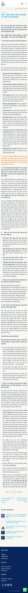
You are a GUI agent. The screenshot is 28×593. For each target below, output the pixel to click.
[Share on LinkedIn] (21, 492)
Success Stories (5, 568)
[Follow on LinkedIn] (8, 585)
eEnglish (3, 554)
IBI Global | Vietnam (6, 579)
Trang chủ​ (3, 580)
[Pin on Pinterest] (18, 492)
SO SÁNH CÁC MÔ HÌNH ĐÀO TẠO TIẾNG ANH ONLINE (15, 532)
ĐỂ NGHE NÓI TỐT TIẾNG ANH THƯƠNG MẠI (14, 537)
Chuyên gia (4, 570)
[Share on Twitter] (12, 492)
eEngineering (4, 556)
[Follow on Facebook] (2, 585)
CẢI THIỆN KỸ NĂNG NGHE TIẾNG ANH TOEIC (21, 500)
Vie (20, 3)
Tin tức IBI (3, 12)
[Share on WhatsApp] (7, 492)
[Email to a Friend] (15, 492)
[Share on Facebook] (9, 492)
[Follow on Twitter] (5, 585)
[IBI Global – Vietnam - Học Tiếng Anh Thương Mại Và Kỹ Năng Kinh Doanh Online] (6, 3)
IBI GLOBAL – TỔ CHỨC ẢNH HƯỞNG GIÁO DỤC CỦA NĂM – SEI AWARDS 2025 (16, 516)
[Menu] (26, 3)
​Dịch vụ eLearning (6, 566)
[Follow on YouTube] (11, 585)
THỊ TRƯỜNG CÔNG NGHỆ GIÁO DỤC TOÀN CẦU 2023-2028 (16, 522)
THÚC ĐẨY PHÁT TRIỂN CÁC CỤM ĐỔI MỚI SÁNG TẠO (16, 527)
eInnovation (4, 558)
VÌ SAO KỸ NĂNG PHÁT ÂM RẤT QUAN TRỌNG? (7, 500)
